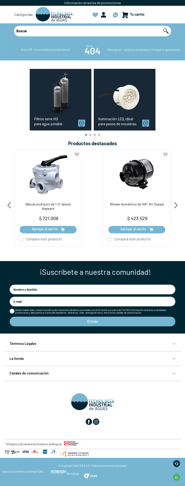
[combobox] (92, 31)
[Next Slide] (175, 205)
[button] (23, 14)
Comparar (53, 239)
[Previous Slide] (9, 205)
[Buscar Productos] (167, 31)
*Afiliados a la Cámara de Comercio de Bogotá (33, 444)
